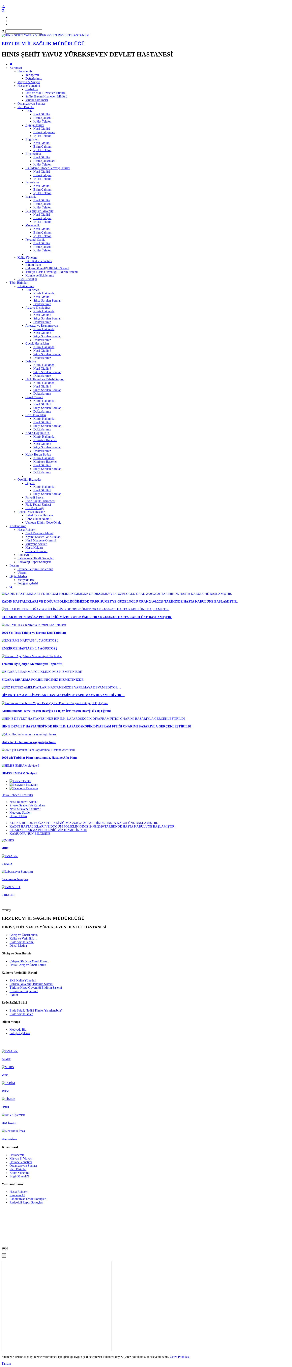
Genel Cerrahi (34, 397)
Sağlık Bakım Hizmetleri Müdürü (46, 96)
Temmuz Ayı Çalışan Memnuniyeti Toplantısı (32, 664)
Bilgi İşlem (32, 139)
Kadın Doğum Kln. (37, 433)
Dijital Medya (18, 576)
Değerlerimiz (33, 78)
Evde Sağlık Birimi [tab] (22, 942)
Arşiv (28, 110)
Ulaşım (21, 572)
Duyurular (26, 795)
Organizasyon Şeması (31, 103)
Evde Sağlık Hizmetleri (40, 501)
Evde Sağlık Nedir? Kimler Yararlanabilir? (36, 1010)
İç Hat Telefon (42, 121)
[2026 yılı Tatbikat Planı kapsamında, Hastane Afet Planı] (38, 750)
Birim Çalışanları (44, 132)
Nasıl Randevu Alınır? (39, 533)
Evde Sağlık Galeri (21, 1014)
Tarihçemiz (32, 75)
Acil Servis (32, 289)
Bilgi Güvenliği (27, 279)
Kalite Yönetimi (27, 257)
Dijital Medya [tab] (18, 945)
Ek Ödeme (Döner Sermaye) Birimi (47, 168)
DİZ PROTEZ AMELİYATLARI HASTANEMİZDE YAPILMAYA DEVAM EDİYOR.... (63, 695)
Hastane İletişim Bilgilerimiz (35, 569)
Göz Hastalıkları (35, 415)
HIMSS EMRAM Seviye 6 (19, 773)
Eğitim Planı (33, 264)
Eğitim (14, 994)
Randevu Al (25, 554)
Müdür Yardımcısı (36, 100)
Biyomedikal (33, 153)
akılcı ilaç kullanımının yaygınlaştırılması (29, 742)
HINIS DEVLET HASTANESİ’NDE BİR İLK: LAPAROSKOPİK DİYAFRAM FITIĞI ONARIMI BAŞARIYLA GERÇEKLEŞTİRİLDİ (96, 726)
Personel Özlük (35, 239)
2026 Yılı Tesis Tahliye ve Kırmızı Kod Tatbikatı (34, 632)
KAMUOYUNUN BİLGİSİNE (30, 833)
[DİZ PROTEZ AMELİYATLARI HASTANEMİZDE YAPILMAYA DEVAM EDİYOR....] (61, 687)
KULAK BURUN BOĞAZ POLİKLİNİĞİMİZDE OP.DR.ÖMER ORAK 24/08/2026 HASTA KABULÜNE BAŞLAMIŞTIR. (87, 617)
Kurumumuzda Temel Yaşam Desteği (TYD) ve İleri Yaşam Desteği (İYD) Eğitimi (56, 711)
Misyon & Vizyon (28, 82)
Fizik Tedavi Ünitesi (38, 504)
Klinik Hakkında (43, 293)
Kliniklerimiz (25, 286)
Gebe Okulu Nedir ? (38, 519)
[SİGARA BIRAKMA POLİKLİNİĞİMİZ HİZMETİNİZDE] (42, 671)
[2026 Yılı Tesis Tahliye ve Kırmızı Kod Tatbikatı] (34, 625)
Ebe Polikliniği (34, 508)
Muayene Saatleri (36, 544)
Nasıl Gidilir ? (42, 314)
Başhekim (31, 89)
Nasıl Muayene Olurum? (40, 540)
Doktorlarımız (42, 304)
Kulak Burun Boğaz (38, 454)
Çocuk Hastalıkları (37, 343)
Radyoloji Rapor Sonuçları (34, 562)
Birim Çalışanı (42, 118)
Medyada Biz (25, 579)
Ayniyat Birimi (34, 125)
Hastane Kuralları (36, 551)
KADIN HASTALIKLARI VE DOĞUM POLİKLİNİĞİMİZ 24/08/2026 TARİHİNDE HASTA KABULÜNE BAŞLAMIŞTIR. (92, 826)
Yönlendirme (18, 526)
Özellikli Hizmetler (29, 479)
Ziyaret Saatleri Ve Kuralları (43, 536)
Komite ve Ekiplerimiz (39, 275)
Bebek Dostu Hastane (31, 511)
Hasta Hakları (34, 547)
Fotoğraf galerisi (27, 583)
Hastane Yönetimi (28, 85)
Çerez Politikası (180, 1356)
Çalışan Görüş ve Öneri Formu (29, 961)
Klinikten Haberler (45, 440)
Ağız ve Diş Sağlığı (37, 307)
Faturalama (32, 182)
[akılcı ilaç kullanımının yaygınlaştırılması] (29, 734)
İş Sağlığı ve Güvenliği (39, 211)
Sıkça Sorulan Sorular (47, 300)
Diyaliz (30, 483)
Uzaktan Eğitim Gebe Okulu (43, 522)
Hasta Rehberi (26, 529)
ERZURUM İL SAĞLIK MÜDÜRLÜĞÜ (43, 43)
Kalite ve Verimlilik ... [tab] (23, 938)
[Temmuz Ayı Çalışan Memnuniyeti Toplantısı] (32, 656)
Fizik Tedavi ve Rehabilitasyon (44, 379)
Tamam (6, 1363)
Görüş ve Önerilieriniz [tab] (24, 935)
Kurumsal (16, 67)
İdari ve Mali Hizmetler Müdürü (45, 92)
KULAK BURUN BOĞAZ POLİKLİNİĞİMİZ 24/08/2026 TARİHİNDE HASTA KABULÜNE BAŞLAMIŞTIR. (84, 823)
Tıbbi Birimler (18, 282)
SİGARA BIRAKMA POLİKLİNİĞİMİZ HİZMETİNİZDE (43, 679)
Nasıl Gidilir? (41, 114)
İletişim (14, 565)
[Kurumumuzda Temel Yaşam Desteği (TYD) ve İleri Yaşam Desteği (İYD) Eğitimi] (55, 703)
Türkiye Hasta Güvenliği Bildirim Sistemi (51, 272)
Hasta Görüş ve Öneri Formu (28, 965)
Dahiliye (30, 361)
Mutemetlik (32, 225)
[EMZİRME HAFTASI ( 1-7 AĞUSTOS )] (30, 640)
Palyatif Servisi (34, 497)
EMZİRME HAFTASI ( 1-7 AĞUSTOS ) (29, 648)
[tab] (146, 809)
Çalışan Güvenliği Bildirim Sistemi (47, 268)
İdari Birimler (25, 107)
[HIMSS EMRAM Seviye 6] (20, 765)
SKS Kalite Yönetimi (38, 261)
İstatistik (30, 196)
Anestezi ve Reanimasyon (41, 325)
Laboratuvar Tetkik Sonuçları (35, 558)
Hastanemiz (24, 71)
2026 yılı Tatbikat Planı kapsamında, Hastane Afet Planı (39, 757)
